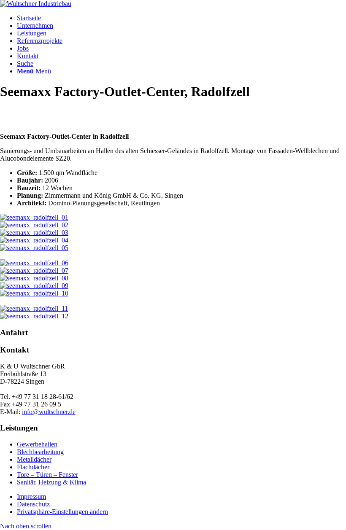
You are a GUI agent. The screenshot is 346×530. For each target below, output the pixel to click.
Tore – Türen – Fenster (47, 474)
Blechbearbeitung (40, 451)
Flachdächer (33, 467)
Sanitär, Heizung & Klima (51, 482)
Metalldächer (34, 459)
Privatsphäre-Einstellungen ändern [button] (62, 511)
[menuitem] (181, 18)
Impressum (31, 496)
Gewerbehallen (37, 444)
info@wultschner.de (49, 411)
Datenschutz (33, 504)
